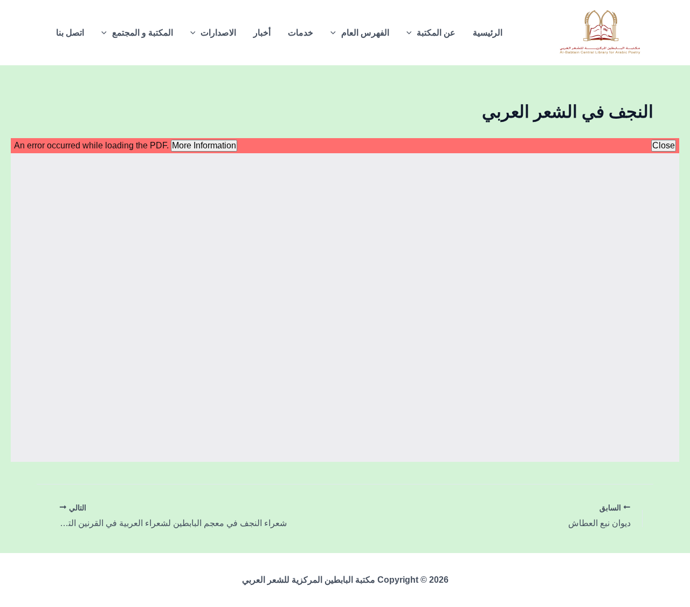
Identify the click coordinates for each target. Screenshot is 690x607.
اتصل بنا (70, 32)
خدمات (300, 32)
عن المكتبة (436, 32)
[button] (411, 32)
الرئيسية (487, 32)
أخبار (262, 32)
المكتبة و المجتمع (142, 32)
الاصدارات (218, 32)
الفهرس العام (365, 32)
